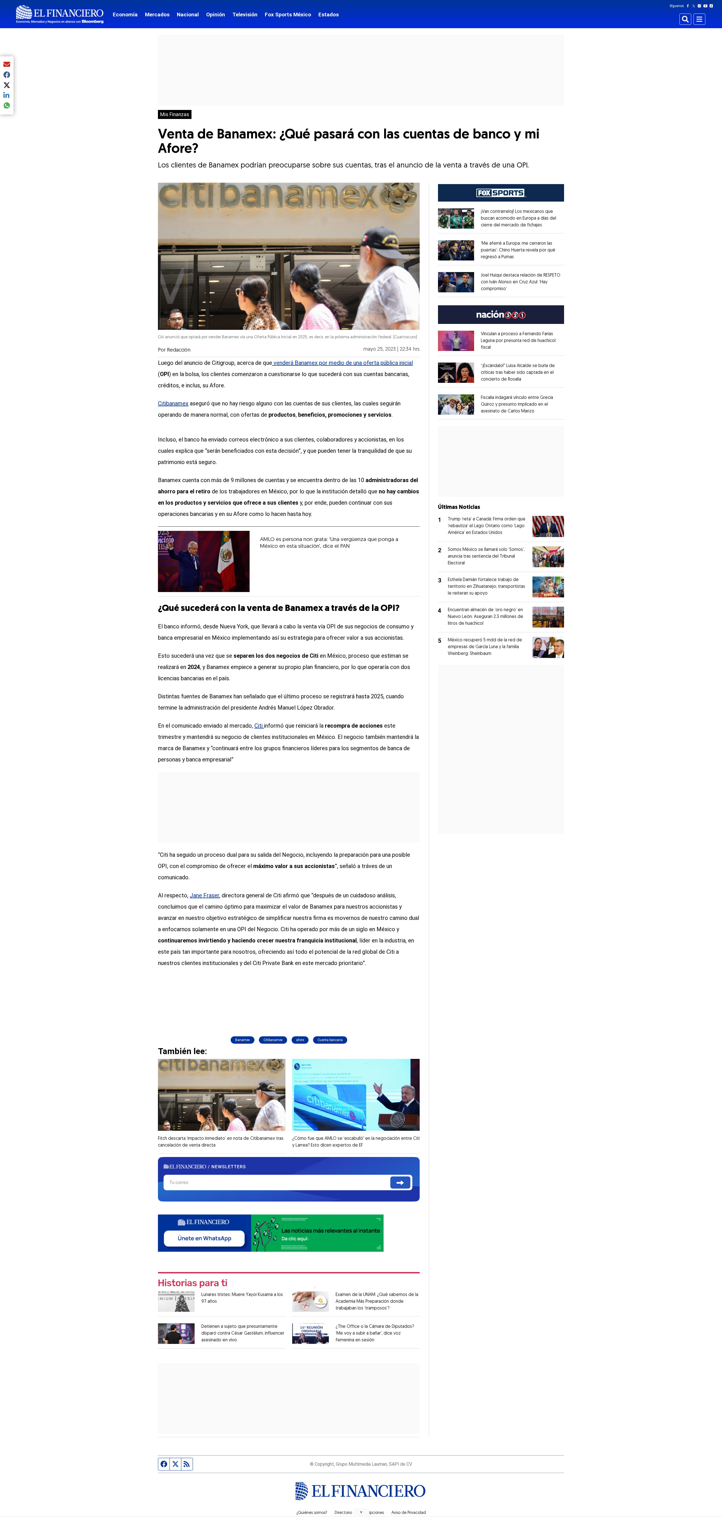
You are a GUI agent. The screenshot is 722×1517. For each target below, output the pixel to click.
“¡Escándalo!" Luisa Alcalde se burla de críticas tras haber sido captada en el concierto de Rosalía (518, 373)
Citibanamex (173, 403)
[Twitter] (695, 5)
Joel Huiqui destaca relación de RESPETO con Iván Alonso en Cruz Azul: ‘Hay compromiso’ (520, 282)
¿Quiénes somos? (311, 1513)
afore (300, 1040)
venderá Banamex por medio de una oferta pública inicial (342, 362)
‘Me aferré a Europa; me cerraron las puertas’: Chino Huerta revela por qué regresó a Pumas (518, 250)
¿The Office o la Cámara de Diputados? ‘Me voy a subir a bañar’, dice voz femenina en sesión (375, 1333)
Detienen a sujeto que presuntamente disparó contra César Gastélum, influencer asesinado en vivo (242, 1333)
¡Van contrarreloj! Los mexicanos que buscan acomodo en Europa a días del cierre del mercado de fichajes (518, 218)
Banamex (242, 1040)
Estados (328, 14)
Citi (259, 725)
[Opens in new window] (456, 218)
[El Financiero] (60, 14)
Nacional (188, 14)
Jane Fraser (204, 895)
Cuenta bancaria (330, 1040)
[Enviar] (400, 1182)
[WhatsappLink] (271, 1232)
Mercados (157, 14)
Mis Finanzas (174, 114)
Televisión (244, 14)
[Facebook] (689, 5)
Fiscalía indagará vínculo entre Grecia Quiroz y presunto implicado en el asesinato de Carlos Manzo (517, 405)
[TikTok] (712, 5)
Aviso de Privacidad (408, 1513)
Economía (125, 14)
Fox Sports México (288, 14)
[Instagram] (700, 5)
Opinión (215, 14)
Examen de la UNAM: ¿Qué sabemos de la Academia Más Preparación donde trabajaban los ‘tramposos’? (377, 1302)
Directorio (343, 1513)
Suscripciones (372, 1513)
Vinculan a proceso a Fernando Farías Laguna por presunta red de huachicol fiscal (518, 341)
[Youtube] (706, 5)
